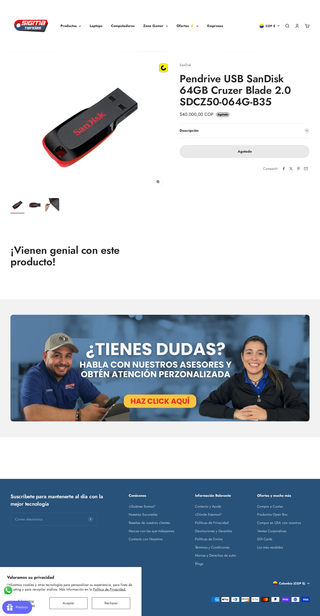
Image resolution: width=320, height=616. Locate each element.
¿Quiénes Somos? (142, 506)
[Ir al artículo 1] (17, 205)
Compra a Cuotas (270, 506)
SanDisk (185, 64)
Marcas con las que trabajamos (151, 531)
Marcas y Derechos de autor (215, 555)
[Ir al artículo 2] (35, 205)
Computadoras (123, 25)
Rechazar (111, 603)
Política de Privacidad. (109, 589)
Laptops (96, 25)
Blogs (199, 563)
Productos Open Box (272, 514)
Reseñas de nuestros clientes (149, 522)
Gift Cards (264, 539)
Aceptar (68, 603)
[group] (160, 368)
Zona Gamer (153, 25)
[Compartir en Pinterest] (298, 168)
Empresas (215, 25)
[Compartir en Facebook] (283, 168)
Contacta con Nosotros (145, 539)
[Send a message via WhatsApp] (8, 590)
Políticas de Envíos (208, 539)
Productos (69, 25)
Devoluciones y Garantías (213, 531)
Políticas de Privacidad (212, 522)
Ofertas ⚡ (185, 25)
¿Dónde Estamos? (208, 514)
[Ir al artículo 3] (52, 205)
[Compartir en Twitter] (291, 168)
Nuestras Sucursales (143, 514)
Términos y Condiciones (212, 547)
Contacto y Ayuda (208, 506)
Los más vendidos (270, 547)
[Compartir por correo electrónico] (306, 168)
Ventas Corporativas (271, 531)
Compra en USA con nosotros (279, 522)
